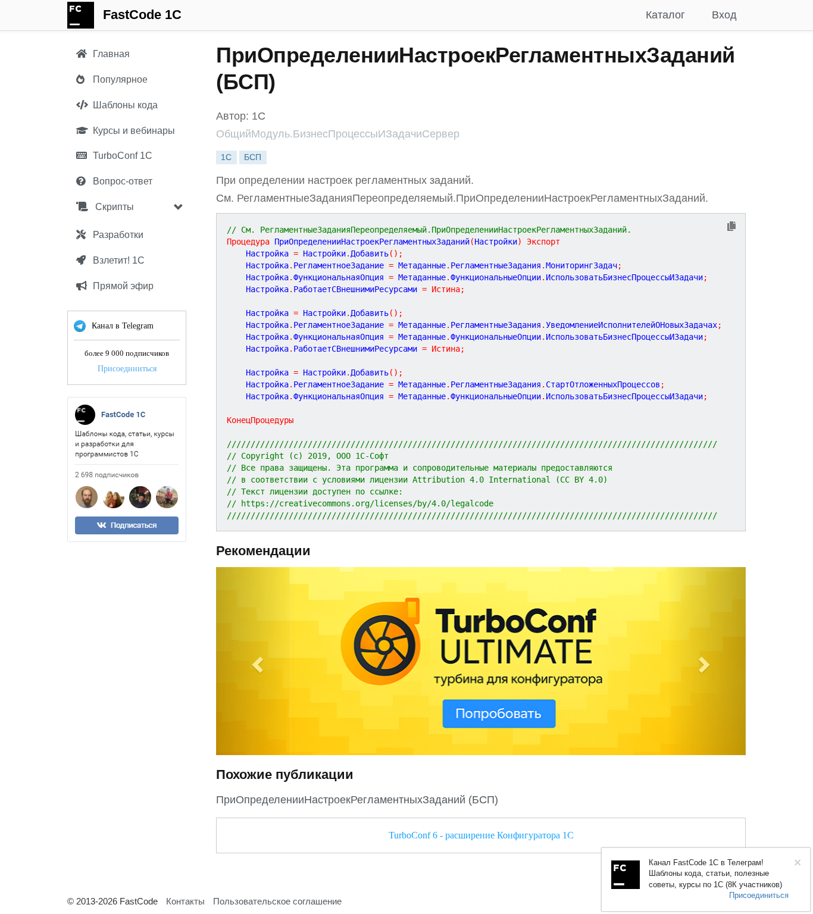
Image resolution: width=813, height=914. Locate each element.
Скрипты (113, 207)
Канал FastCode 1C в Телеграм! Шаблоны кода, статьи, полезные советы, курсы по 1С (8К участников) (715, 873)
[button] (256, 661)
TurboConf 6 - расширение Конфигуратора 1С (481, 835)
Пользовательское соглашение (277, 901)
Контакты (185, 901)
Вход (724, 15)
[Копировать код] (731, 227)
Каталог (665, 15)
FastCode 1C (142, 14)
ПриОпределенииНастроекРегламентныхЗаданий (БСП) (357, 800)
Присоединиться (127, 368)
